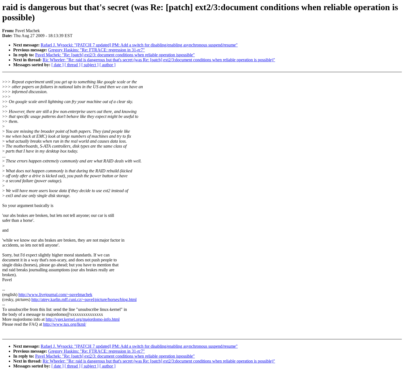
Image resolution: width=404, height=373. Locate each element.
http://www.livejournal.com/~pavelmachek (55, 294)
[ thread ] (72, 64)
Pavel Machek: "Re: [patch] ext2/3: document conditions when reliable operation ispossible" (115, 55)
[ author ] (107, 64)
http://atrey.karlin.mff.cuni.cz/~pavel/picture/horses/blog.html (84, 299)
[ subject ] (89, 64)
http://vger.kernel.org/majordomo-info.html (83, 319)
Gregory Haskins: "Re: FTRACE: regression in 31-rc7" (96, 50)
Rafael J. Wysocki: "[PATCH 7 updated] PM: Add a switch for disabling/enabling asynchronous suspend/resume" (139, 45)
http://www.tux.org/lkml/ (64, 324)
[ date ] (57, 64)
